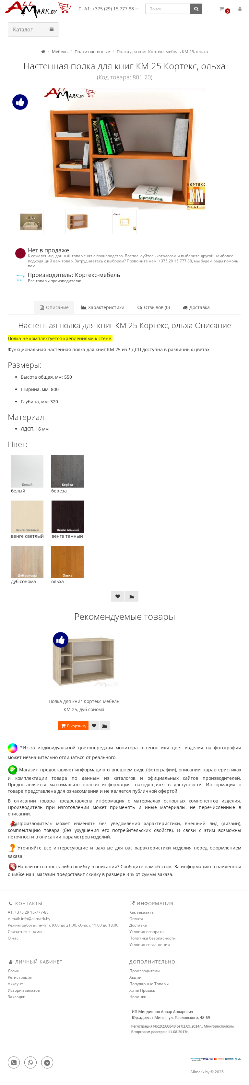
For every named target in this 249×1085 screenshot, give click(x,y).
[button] (224, 9)
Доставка (199, 307)
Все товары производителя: (54, 280)
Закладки (17, 996)
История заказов (24, 990)
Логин (13, 971)
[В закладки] (117, 596)
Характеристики (105, 307)
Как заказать (141, 912)
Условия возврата (146, 931)
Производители (144, 971)
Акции (135, 977)
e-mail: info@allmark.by (29, 918)
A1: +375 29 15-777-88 (28, 912)
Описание (57, 307)
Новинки (138, 996)
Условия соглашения (149, 944)
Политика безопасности (152, 938)
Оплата (136, 918)
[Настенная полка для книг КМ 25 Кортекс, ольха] (124, 149)
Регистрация (20, 977)
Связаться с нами (25, 931)
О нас (13, 938)
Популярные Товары (149, 984)
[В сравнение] (131, 596)
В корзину (76, 726)
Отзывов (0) (156, 307)
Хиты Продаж (142, 990)
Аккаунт (15, 984)
